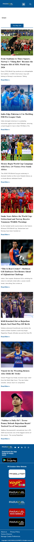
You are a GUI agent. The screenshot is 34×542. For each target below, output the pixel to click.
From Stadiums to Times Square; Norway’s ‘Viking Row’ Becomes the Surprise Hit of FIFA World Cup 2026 (17, 63)
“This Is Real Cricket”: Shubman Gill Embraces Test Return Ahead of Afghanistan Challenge (16, 271)
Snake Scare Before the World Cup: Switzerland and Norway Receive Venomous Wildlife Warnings (16, 219)
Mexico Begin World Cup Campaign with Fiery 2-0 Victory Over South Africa (17, 166)
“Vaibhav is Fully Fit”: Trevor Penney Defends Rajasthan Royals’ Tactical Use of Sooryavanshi (16, 423)
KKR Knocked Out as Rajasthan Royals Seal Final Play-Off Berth (15, 322)
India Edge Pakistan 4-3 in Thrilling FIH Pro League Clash (17, 115)
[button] (23, 4)
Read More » (5, 80)
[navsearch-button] (29, 4)
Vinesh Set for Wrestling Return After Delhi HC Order (15, 372)
